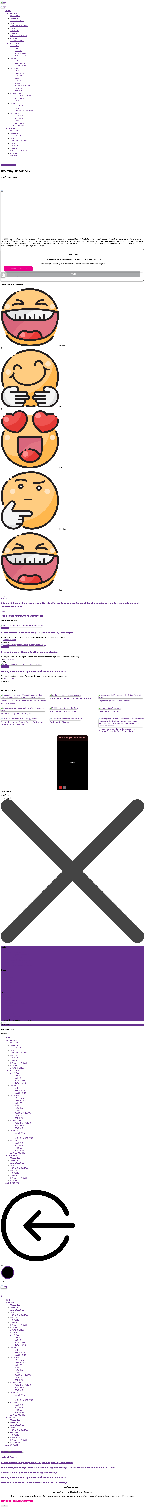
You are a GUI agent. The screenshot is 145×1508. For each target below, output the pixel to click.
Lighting (18, 76)
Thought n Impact (18, 36)
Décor (13, 58)
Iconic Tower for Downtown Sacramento (22, 615)
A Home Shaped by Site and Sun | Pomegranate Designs (30, 652)
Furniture (19, 71)
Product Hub (10, 980)
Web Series (15, 38)
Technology (16, 93)
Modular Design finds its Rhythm (16, 713)
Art (16, 61)
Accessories (20, 53)
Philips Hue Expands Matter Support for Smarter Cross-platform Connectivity (117, 730)
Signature (15, 33)
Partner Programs (12, 1016)
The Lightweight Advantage (63, 711)
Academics (15, 16)
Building (18, 118)
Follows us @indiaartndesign (18, 960)
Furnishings (20, 73)
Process (14, 28)
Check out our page (15, 952)
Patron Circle (10, 1013)
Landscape (19, 106)
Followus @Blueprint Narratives (19, 965)
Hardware (19, 123)
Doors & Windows (22, 86)
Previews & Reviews (19, 26)
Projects (14, 31)
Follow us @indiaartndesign (18, 954)
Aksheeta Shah (9, 640)
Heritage (14, 18)
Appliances (19, 98)
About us (9, 1008)
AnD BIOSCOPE (12, 156)
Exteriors (14, 103)
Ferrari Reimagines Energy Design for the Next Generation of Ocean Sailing (22, 723)
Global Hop (10, 983)
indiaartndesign (15, 277)
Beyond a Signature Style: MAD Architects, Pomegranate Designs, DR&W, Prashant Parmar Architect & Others (58, 1467)
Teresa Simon (9, 678)
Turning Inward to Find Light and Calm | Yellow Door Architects (33, 671)
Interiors (14, 68)
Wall (16, 78)
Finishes (18, 121)
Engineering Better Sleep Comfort (114, 700)
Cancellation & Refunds (15, 1003)
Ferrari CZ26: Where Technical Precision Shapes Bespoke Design (23, 701)
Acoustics (19, 116)
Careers (8, 1011)
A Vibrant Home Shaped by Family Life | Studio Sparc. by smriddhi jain (37, 632)
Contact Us (10, 1005)
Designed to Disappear (109, 711)
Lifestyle (14, 46)
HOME (8, 11)
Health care (20, 56)
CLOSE (4, 1506)
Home (8, 975)
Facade (17, 108)
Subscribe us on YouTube (17, 962)
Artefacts (19, 63)
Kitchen (18, 88)
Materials (15, 113)
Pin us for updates (14, 957)
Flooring (18, 81)
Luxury (17, 48)
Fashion (18, 51)
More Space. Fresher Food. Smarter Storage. (71, 698)
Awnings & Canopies (23, 111)
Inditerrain (5, 165)
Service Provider (18, 126)
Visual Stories (17, 41)
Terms (8, 998)
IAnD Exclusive (17, 21)
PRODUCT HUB (12, 43)
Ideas (12, 23)
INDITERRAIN (11, 13)
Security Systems (22, 96)
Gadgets (18, 101)
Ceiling (17, 83)
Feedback (9, 985)
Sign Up (8, 988)
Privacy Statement (13, 1000)
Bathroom (19, 91)
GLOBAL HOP (11, 128)
